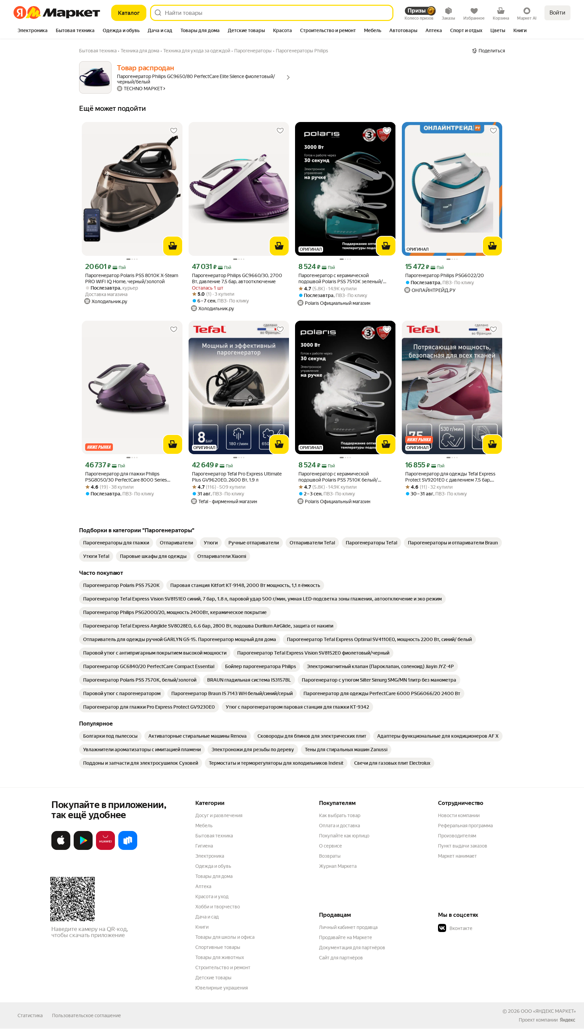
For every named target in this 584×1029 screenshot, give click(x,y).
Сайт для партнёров (341, 957)
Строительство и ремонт (222, 967)
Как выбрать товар (339, 815)
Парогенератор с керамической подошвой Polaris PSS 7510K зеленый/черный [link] (340, 279)
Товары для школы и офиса (224, 937)
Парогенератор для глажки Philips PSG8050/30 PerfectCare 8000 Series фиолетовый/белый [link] (126, 477)
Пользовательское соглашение (86, 1015)
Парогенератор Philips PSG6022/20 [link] (444, 275)
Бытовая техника (214, 835)
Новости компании (459, 815)
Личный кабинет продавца (348, 927)
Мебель (204, 825)
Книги (202, 927)
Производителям (457, 835)
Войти (557, 12)
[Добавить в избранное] (173, 131)
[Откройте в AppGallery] (105, 848)
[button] (485, 928)
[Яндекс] (567, 1020)
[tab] (33, 31)
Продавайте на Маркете (345, 937)
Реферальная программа (465, 825)
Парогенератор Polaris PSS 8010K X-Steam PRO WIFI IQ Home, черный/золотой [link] (131, 278)
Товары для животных (219, 957)
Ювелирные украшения (221, 987)
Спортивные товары (217, 947)
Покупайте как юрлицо (344, 835)
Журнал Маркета (338, 866)
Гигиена (204, 846)
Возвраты (330, 856)
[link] (116, 542)
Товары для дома (214, 876)
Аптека (203, 886)
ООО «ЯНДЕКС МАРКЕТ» (548, 1011)
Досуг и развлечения (218, 815)
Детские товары (213, 977)
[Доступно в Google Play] (83, 848)
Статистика (30, 1015)
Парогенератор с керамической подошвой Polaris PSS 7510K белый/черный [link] (338, 477)
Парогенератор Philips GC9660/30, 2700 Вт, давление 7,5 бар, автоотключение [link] (237, 278)
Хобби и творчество (217, 906)
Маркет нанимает (457, 856)
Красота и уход (211, 896)
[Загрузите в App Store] (60, 848)
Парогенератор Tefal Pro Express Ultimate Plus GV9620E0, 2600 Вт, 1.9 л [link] (237, 477)
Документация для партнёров (352, 947)
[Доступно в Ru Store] (127, 848)
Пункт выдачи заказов (462, 846)
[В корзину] (173, 246)
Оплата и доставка (339, 825)
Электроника (209, 856)
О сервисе (330, 846)
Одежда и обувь (213, 866)
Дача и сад (207, 917)
